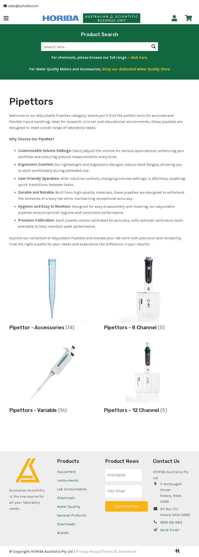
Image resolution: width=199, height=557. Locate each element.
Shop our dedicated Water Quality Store (136, 69)
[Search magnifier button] (153, 46)
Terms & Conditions (120, 551)
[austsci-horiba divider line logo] (81, 18)
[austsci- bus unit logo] (111, 18)
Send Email (170, 530)
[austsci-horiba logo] (61, 18)
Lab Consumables (72, 489)
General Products (71, 515)
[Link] (174, 18)
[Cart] (188, 18)
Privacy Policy (88, 551)
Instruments (67, 480)
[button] (6, 18)
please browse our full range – (112, 57)
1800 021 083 (171, 522)
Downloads (66, 524)
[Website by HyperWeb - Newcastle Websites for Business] (177, 551)
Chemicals (66, 498)
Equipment (66, 471)
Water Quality (68, 506)
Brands (63, 533)
